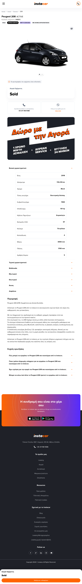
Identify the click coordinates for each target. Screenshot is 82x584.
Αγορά (41, 464)
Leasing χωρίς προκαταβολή (41, 540)
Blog (41, 513)
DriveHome (41, 478)
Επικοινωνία (41, 517)
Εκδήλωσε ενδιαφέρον (41, 580)
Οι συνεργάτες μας (41, 531)
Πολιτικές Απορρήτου (41, 495)
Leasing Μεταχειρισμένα (41, 535)
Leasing (41, 460)
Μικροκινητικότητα (41, 473)
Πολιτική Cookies (41, 500)
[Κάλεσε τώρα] (78, 4)
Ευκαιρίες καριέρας (41, 522)
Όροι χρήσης (41, 491)
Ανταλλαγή (41, 469)
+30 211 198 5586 (42, 447)
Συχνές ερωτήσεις (41, 526)
